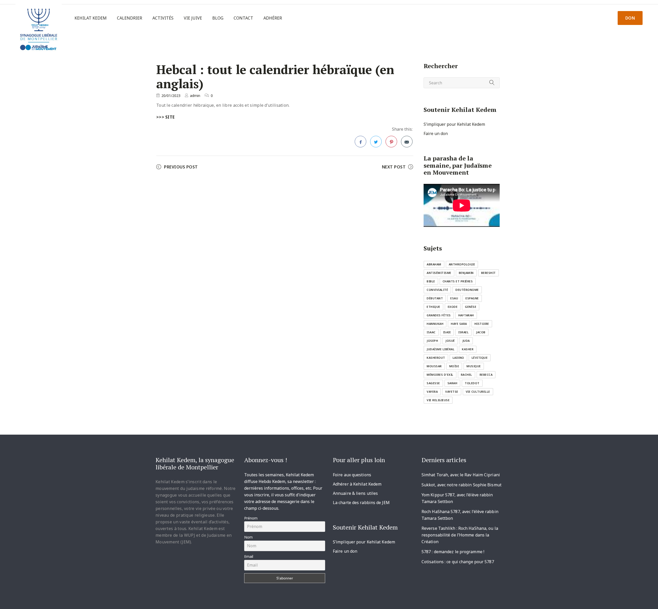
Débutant (435, 298)
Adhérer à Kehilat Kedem (357, 484)
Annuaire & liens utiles (355, 493)
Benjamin (466, 273)
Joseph (432, 341)
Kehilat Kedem (91, 18)
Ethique (433, 307)
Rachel (466, 375)
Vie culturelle (478, 391)
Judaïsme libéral (440, 349)
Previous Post (181, 167)
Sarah (452, 383)
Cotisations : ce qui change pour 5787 (458, 562)
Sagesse (433, 383)
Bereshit (488, 273)
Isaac (431, 332)
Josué (450, 341)
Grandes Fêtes (439, 315)
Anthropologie (462, 264)
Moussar (434, 366)
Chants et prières (458, 281)
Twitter (376, 141)
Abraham (434, 264)
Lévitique (480, 358)
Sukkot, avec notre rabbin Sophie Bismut (461, 485)
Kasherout (436, 358)
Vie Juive (193, 18)
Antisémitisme (439, 273)
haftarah (466, 315)
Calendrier (129, 18)
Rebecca (486, 375)
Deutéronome (467, 290)
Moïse (454, 366)
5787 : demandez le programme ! (453, 551)
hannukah (435, 324)
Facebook (360, 141)
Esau (454, 298)
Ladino (458, 358)
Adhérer (272, 18)
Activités (162, 18)
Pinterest (391, 141)
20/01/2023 (170, 95)
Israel (463, 332)
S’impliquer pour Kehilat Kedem (454, 124)
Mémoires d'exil (440, 375)
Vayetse (451, 391)
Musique (474, 366)
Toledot (472, 383)
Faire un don (436, 133)
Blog (217, 18)
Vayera (432, 391)
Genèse (470, 307)
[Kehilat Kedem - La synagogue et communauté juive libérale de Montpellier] (38, 27)
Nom (248, 537)
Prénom (251, 518)
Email (248, 556)
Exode (453, 307)
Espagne (472, 298)
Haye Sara (459, 324)
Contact (243, 18)
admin (195, 95)
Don (630, 18)
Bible (431, 281)
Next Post (394, 167)
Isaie (447, 332)
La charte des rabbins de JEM (361, 502)
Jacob (481, 332)
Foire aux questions (352, 475)
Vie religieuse (438, 400)
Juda (466, 341)
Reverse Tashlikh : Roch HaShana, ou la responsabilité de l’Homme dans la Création (460, 534)
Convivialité (437, 290)
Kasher (467, 349)
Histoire (481, 324)
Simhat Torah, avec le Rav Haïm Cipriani (461, 475)
